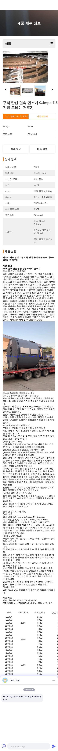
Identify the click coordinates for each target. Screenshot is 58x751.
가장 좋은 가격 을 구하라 (17, 116)
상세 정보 (16, 149)
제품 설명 (42, 149)
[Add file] (4, 746)
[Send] (53, 746)
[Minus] (54, 680)
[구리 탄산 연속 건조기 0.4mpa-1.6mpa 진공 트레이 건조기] (25, 67)
